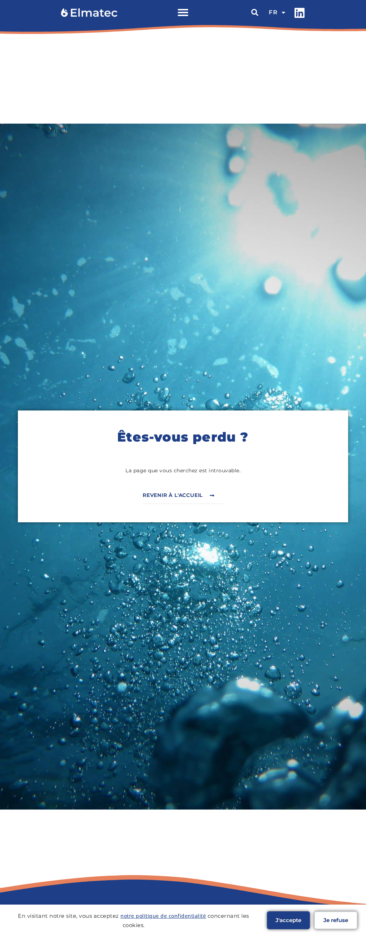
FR (273, 12)
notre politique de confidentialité (163, 915)
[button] (183, 12)
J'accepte (288, 920)
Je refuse (335, 920)
